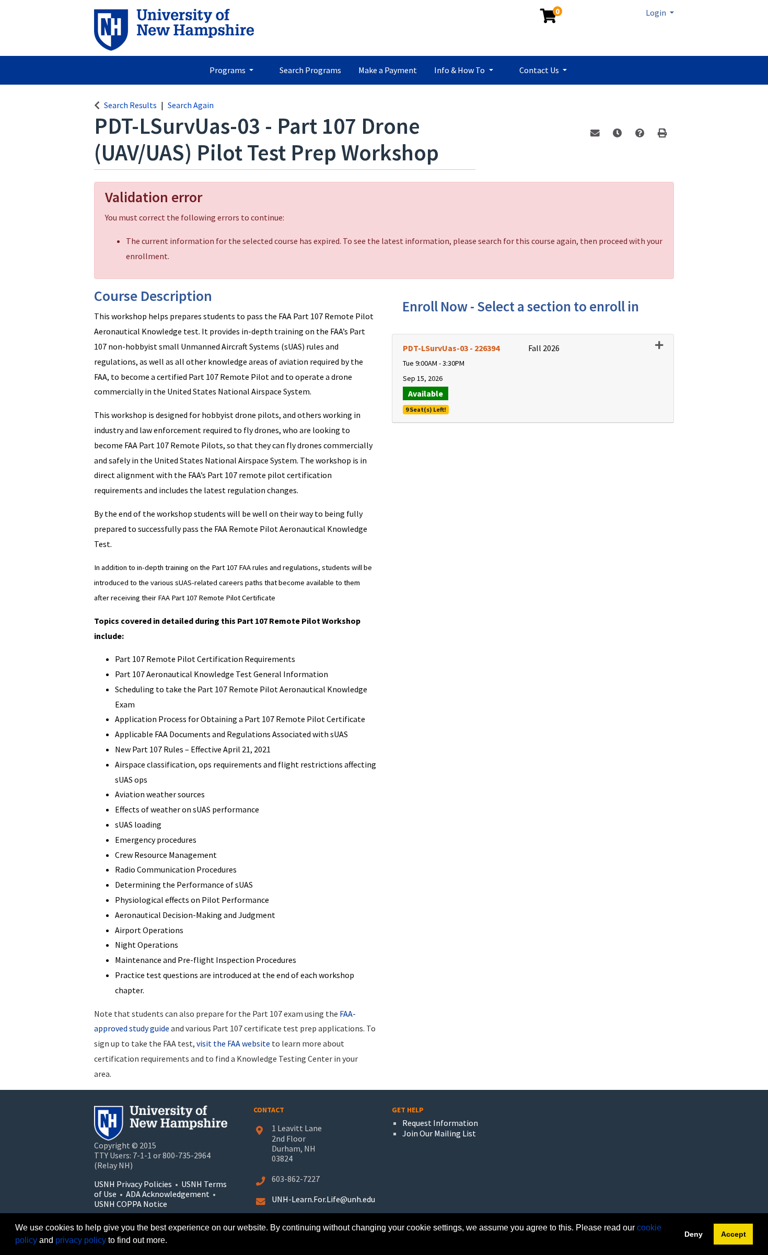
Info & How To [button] (460, 70)
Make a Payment (387, 70)
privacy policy (80, 1240)
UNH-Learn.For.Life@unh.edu (323, 1199)
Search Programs (310, 70)
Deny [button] (693, 1234)
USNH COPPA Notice (130, 1204)
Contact (268, 1109)
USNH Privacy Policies (133, 1184)
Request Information (440, 1123)
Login (657, 12)
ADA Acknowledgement (168, 1194)
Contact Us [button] (540, 70)
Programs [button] (228, 70)
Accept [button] (733, 1234)
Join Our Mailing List (439, 1133)
